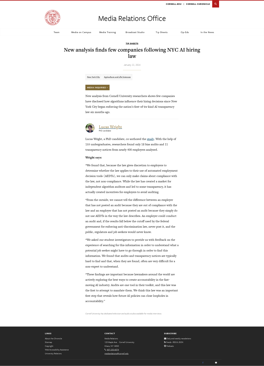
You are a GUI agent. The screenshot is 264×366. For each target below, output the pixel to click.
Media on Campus (81, 32)
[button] (215, 4)
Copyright (49, 345)
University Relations (53, 353)
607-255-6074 (113, 349)
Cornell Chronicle (198, 4)
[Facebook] (203, 363)
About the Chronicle (53, 338)
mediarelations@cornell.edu (116, 353)
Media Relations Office (132, 18)
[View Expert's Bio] (90, 127)
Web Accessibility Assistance (57, 349)
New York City (93, 76)
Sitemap (48, 342)
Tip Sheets (162, 32)
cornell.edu (174, 4)
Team (57, 32)
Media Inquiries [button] (97, 87)
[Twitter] (209, 363)
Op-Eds (185, 32)
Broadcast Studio (135, 32)
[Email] (216, 363)
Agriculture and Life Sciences (117, 76)
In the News (207, 32)
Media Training (107, 32)
